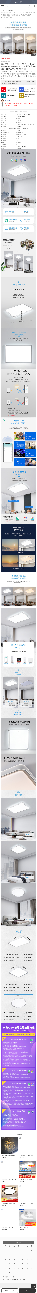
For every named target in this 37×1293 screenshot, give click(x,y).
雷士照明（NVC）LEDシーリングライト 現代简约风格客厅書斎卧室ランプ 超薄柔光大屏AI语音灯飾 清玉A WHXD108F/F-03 (18, 15)
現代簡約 (10, 10)
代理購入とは (9, 100)
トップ (3, 10)
